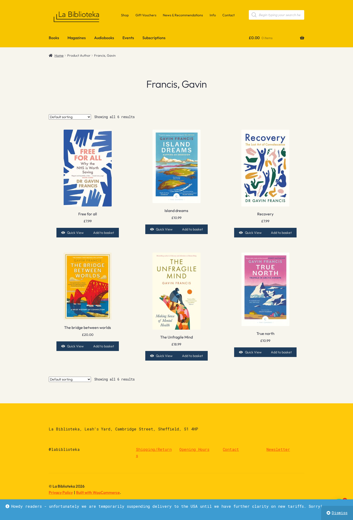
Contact (228, 15)
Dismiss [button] (339, 512)
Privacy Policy (61, 492)
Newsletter (278, 449)
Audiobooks (104, 37)
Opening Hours (194, 449)
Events (128, 37)
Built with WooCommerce (98, 492)
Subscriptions (153, 37)
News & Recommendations (183, 15)
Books (54, 37)
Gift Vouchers (145, 15)
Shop (125, 15)
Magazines (76, 37)
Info (213, 15)
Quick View (75, 232)
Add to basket (103, 232)
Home (59, 55)
